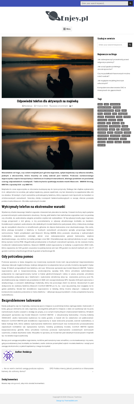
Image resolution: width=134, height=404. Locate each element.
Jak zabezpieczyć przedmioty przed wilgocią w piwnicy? (113, 60)
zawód (110, 142)
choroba (116, 107)
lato (108, 123)
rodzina (127, 132)
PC (118, 129)
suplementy (113, 139)
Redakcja (28, 106)
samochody (103, 136)
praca (110, 132)
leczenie (116, 123)
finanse (107, 114)
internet (127, 117)
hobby (119, 117)
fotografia (123, 114)
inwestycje (102, 120)
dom (124, 110)
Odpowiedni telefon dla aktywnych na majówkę (47, 101)
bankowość (115, 104)
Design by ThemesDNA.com (67, 401)
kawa (120, 120)
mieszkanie (102, 126)
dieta (118, 110)
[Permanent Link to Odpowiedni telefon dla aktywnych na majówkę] (48, 67)
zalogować (15, 383)
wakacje (101, 142)
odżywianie (102, 129)
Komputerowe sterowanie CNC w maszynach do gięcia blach (111, 89)
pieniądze (125, 129)
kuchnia (101, 123)
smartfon (126, 136)
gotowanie (110, 117)
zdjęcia (118, 142)
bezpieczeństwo (104, 107)
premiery (118, 132)
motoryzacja (115, 126)
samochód (115, 136)
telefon (123, 139)
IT (72, 106)
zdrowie (126, 142)
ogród (112, 129)
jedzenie (112, 120)
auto (106, 104)
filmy (100, 114)
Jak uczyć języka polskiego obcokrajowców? (109, 68)
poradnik (101, 132)
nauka (124, 126)
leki (122, 123)
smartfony (102, 139)
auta (100, 104)
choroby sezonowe (105, 110)
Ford (114, 114)
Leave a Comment (60, 106)
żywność (101, 145)
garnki (100, 117)
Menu (68, 29)
